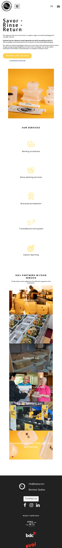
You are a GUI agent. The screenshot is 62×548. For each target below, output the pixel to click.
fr (51, 6)
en (58, 6)
